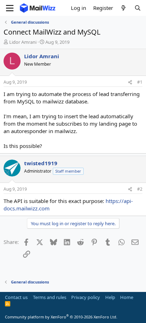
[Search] (138, 7)
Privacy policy (85, 297)
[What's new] (123, 7)
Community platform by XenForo (61, 316)
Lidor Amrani (22, 42)
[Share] (130, 82)
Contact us (16, 297)
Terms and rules (49, 297)
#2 (139, 189)
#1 (139, 82)
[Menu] (9, 8)
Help (110, 297)
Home (126, 297)
